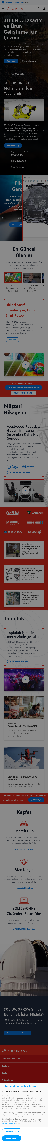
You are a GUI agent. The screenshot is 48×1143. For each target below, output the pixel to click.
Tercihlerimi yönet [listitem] (12, 1131)
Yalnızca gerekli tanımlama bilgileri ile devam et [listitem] (20, 1086)
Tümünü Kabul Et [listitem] (12, 1138)
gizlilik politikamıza (9, 1123)
